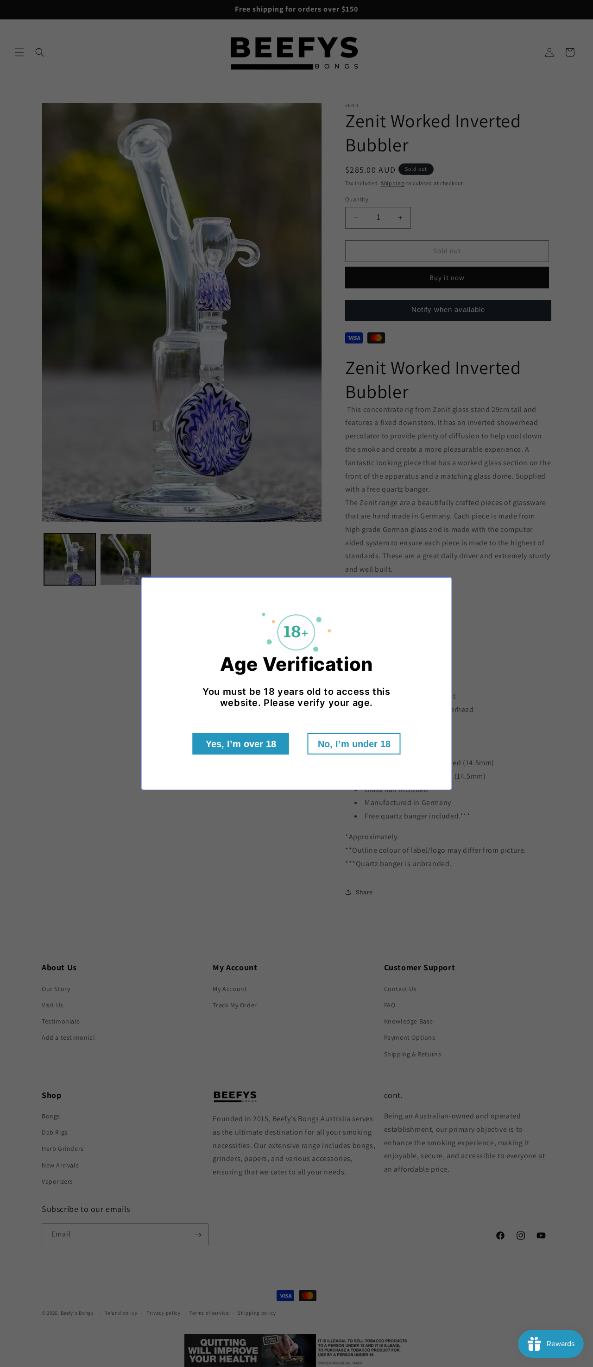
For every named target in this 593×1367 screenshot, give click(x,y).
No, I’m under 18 (354, 744)
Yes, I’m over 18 (241, 744)
